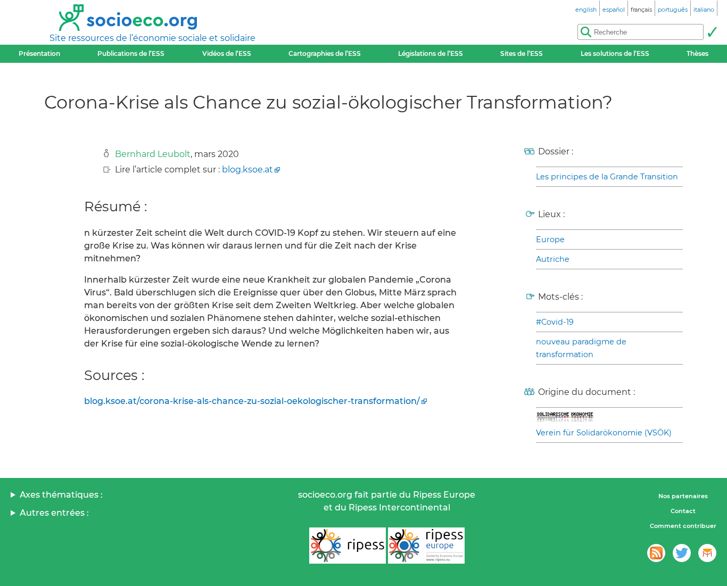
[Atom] (656, 553)
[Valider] (712, 32)
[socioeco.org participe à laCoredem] (707, 553)
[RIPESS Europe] (426, 545)
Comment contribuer (683, 526)
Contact (683, 511)
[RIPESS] (347, 545)
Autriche (552, 259)
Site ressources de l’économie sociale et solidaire (152, 38)
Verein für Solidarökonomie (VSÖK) (604, 433)
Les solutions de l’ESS (615, 53)
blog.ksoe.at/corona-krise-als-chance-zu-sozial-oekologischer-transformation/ (252, 401)
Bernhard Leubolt (153, 154)
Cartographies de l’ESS (324, 53)
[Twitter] (682, 553)
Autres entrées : (54, 513)
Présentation (39, 53)
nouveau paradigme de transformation (581, 348)
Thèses (697, 53)
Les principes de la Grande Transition (607, 176)
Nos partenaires (683, 496)
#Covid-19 (555, 322)
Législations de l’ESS (430, 53)
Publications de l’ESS (130, 53)
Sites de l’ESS (521, 53)
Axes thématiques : (61, 495)
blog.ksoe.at (247, 169)
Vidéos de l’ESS (226, 53)
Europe (550, 239)
